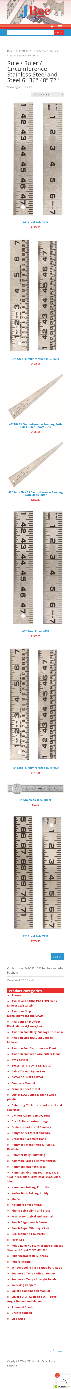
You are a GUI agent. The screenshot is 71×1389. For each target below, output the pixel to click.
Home (10, 51)
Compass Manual (23, 1083)
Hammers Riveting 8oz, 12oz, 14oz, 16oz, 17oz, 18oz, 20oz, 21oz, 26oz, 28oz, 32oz (34, 1177)
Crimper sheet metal (26, 1089)
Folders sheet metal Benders (31, 1127)
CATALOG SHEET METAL (28, 1077)
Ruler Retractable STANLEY (30, 1256)
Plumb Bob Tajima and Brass (31, 1210)
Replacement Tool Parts (28, 1234)
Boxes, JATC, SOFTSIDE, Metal (31, 1065)
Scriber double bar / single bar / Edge (37, 1267)
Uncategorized (22, 1313)
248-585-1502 (32, 968)
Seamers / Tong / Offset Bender (33, 1273)
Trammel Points (23, 1307)
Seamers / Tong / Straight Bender (35, 1279)
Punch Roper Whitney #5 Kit (30, 1228)
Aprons (16, 995)
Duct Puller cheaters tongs (30, 1121)
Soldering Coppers (24, 1285)
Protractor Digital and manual (32, 1216)
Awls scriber (20, 1060)
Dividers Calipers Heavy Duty (31, 1115)
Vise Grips (18, 1318)
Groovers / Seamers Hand (29, 1139)
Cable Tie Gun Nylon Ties (28, 1071)
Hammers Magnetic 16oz (29, 1166)
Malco (16, 1199)
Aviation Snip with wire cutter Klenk (36, 1054)
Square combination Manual (31, 1291)
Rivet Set (18, 1240)
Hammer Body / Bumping (28, 1155)
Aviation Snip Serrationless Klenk (34, 1048)
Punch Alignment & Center (30, 1222)
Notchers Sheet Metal (27, 1204)
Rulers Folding (21, 1261)
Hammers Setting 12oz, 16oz (31, 1187)
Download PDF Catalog (21, 980)
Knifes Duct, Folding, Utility (30, 1193)
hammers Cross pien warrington (34, 1161)
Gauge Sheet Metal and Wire (31, 1133)
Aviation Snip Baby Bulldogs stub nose (38, 1032)
